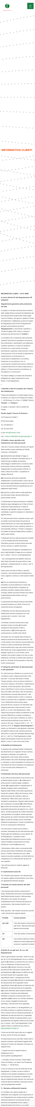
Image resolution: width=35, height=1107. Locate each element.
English (18, 7)
